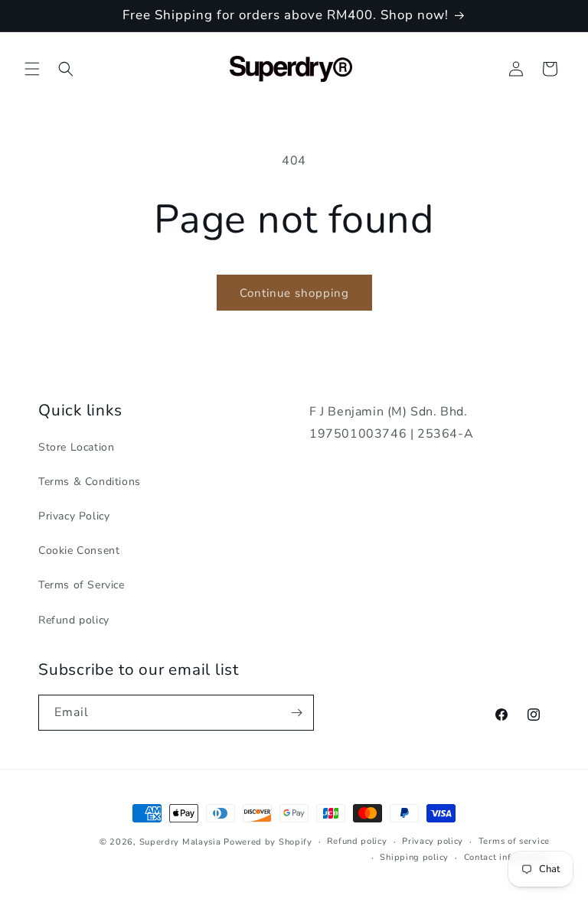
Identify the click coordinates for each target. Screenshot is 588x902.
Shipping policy (414, 857)
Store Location (76, 447)
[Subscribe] (296, 713)
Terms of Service (81, 585)
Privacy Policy (73, 516)
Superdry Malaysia (180, 842)
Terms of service (514, 841)
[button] (32, 69)
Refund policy (73, 620)
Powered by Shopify (268, 842)
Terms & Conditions (89, 481)
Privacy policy (432, 841)
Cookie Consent (78, 550)
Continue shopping (294, 293)
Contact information (507, 857)
